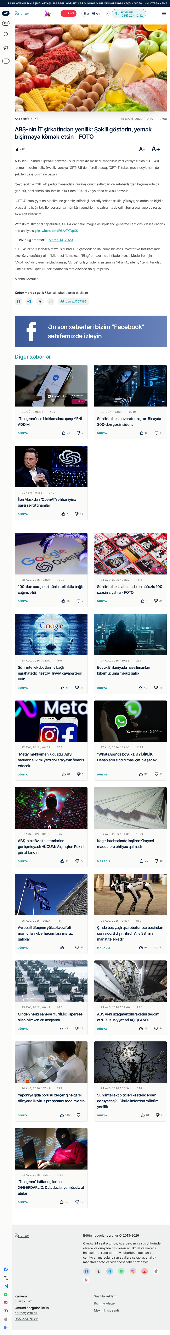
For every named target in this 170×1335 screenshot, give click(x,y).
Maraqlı (103, 861)
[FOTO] (51, 385)
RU (6, 23)
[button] (107, 13)
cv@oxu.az (23, 1301)
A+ (155, 149)
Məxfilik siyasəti (106, 1310)
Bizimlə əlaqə (104, 1303)
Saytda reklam (105, 1296)
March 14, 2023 (61, 240)
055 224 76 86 (26, 1319)
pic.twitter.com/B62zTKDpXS (56, 231)
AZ (6, 13)
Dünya (23, 433)
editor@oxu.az (26, 1313)
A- (142, 149)
